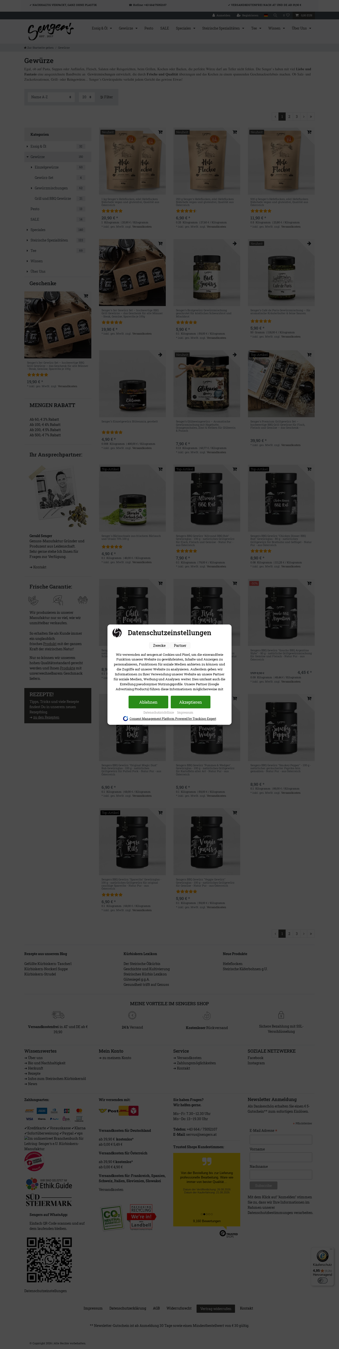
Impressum (185, 712)
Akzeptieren (190, 702)
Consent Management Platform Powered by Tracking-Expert (173, 719)
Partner (180, 645)
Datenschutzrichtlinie (159, 712)
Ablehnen (148, 702)
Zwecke (159, 645)
